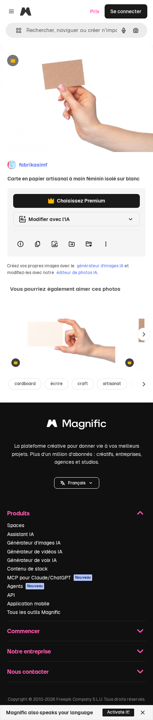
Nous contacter (28, 671)
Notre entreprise (29, 651)
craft (83, 384)
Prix (95, 11)
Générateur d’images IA (33, 543)
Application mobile (28, 603)
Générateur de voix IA (32, 560)
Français (76, 483)
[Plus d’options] (106, 244)
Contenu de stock (27, 569)
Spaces (15, 525)
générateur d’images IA (100, 266)
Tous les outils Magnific (33, 612)
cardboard (25, 384)
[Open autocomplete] (16, 30)
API (11, 595)
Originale (47, 61)
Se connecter (126, 11)
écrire (57, 384)
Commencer (23, 631)
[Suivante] (143, 334)
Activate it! (118, 712)
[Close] (142, 712)
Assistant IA (20, 534)
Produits (18, 513)
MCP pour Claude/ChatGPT (49, 577)
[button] (76, 483)
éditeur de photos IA (77, 272)
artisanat (112, 384)
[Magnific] (76, 425)
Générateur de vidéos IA (34, 551)
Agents (25, 586)
